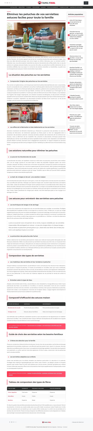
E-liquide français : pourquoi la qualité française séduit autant (76, 97)
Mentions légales (51, 427)
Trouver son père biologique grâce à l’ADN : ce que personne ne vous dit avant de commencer (76, 130)
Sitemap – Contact (62, 427)
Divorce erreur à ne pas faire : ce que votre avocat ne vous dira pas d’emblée (76, 58)
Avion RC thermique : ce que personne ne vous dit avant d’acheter (76, 23)
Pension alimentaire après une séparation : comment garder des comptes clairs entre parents (76, 86)
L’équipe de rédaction (78, 422)
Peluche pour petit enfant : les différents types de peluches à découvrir (76, 117)
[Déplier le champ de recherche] (86, 3)
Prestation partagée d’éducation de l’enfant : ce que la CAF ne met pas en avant (76, 47)
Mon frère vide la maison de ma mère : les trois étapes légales (76, 106)
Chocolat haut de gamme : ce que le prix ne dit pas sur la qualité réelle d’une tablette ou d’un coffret (76, 35)
